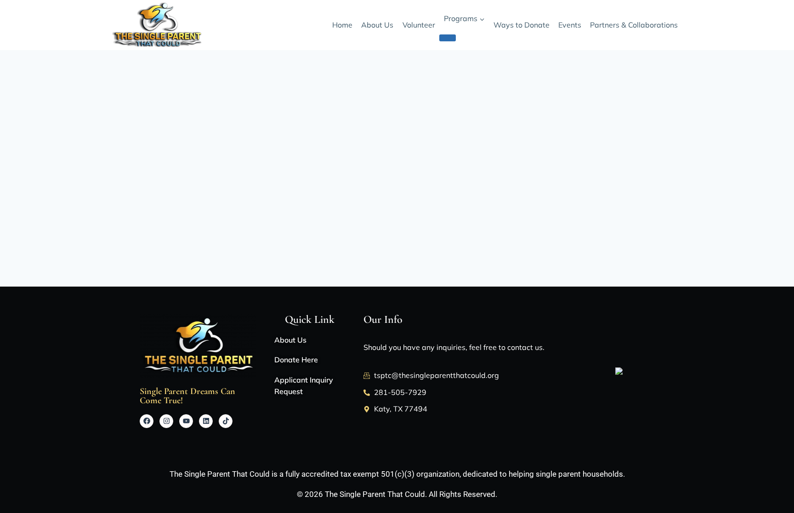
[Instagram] (166, 421)
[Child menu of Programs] (447, 37)
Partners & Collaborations (634, 24)
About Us (377, 24)
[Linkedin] (206, 421)
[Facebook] (146, 421)
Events (569, 24)
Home (342, 24)
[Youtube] (186, 421)
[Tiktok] (226, 421)
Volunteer (419, 24)
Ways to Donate (521, 24)
